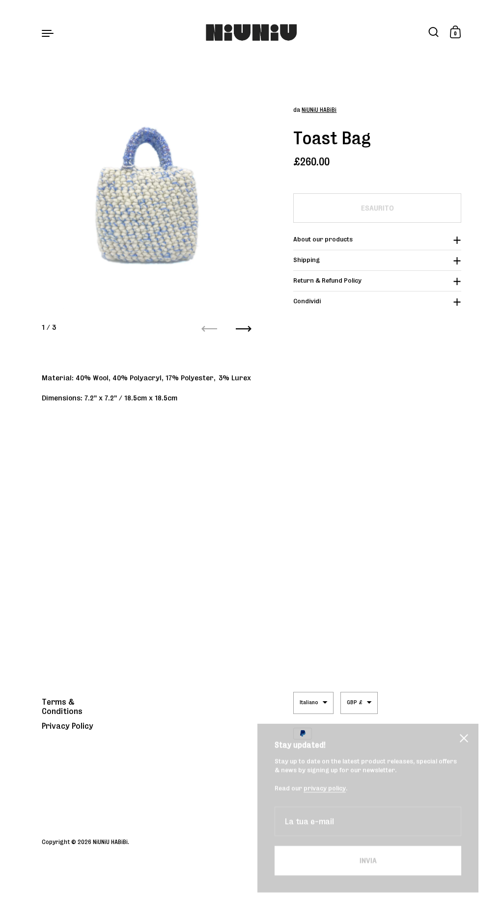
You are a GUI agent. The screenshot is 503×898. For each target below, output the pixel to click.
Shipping (306, 260)
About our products (323, 239)
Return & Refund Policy (327, 280)
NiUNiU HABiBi (319, 109)
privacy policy (325, 769)
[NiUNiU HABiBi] (252, 33)
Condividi (307, 301)
